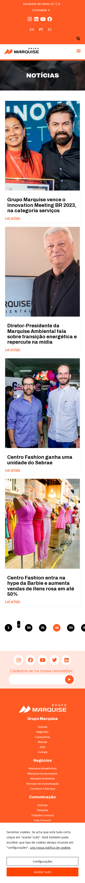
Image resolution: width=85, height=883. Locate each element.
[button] (78, 50)
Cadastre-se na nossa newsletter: (41, 671)
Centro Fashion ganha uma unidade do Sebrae (39, 459)
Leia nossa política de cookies (50, 848)
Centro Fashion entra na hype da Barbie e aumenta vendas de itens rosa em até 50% (40, 586)
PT (41, 29)
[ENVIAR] (69, 679)
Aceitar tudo (42, 872)
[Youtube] (43, 19)
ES (50, 29)
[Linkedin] (36, 19)
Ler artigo (12, 218)
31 (43, 626)
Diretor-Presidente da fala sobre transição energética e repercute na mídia (42, 334)
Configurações (42, 861)
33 (71, 626)
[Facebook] (49, 19)
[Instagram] (29, 19)
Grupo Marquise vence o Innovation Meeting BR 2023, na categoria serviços (41, 205)
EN (32, 29)
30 (29, 626)
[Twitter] (54, 660)
